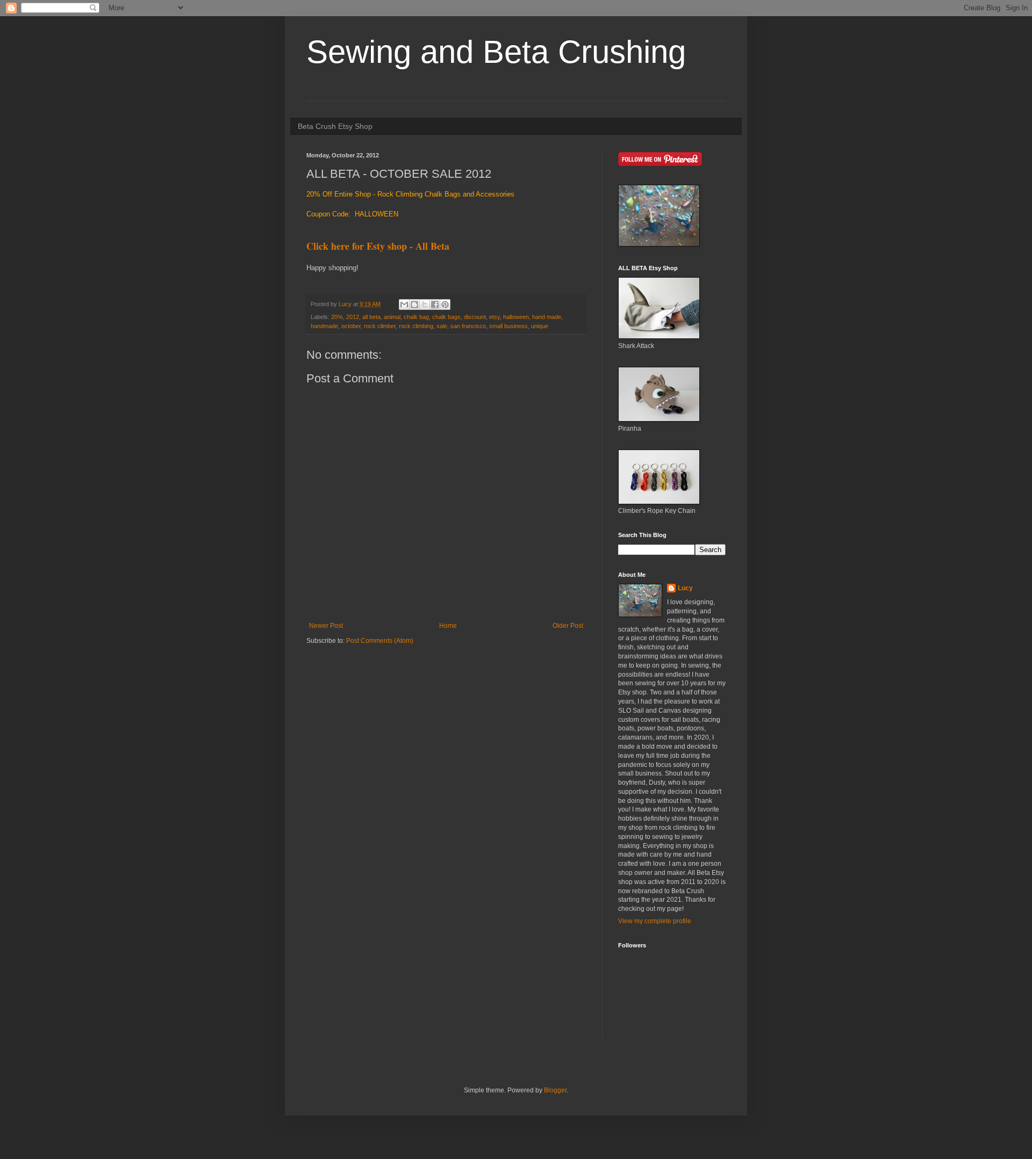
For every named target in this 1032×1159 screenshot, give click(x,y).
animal (392, 317)
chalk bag (416, 317)
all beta (371, 317)
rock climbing (416, 326)
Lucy (685, 588)
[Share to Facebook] (434, 304)
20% (337, 317)
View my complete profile (654, 921)
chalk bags (446, 317)
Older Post (568, 625)
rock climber (380, 326)
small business (508, 326)
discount (475, 317)
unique (539, 326)
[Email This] (404, 304)
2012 (352, 317)
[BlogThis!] (414, 304)
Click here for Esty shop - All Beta (377, 246)
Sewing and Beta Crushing (496, 52)
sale (441, 326)
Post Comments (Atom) (379, 640)
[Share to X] (424, 304)
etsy (494, 317)
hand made (546, 317)
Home (448, 625)
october (351, 326)
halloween (516, 317)
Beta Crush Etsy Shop (335, 126)
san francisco (468, 326)
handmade (324, 326)
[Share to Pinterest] (445, 304)
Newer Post (326, 625)
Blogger (555, 1090)
